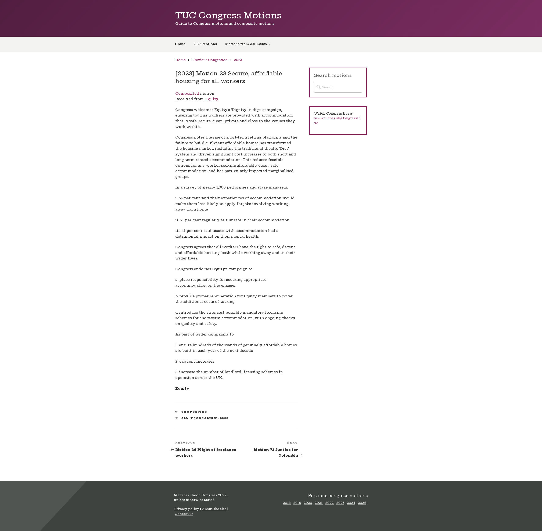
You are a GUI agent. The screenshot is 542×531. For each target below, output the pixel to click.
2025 (362, 503)
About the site (214, 509)
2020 (308, 503)
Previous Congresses (209, 60)
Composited (187, 93)
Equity (212, 99)
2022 (329, 503)
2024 (351, 503)
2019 (297, 503)
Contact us (184, 514)
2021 (319, 503)
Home (180, 44)
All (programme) (199, 418)
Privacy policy (186, 509)
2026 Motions (205, 44)
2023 (238, 60)
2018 (287, 503)
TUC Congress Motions (228, 15)
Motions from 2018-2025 (246, 44)
